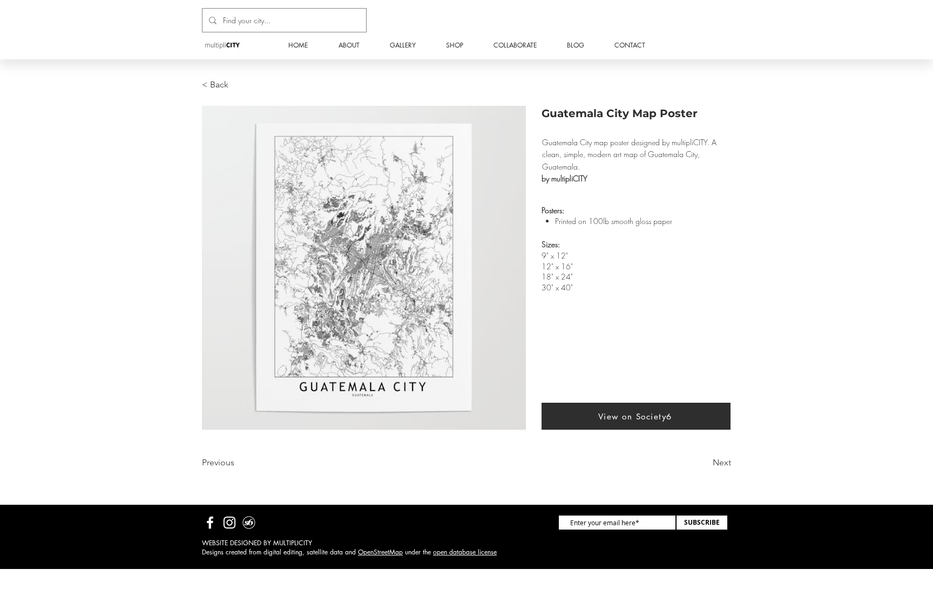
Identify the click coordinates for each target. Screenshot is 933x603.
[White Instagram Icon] (229, 522)
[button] (454, 45)
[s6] (249, 522)
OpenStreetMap (380, 552)
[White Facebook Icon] (210, 522)
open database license (465, 552)
